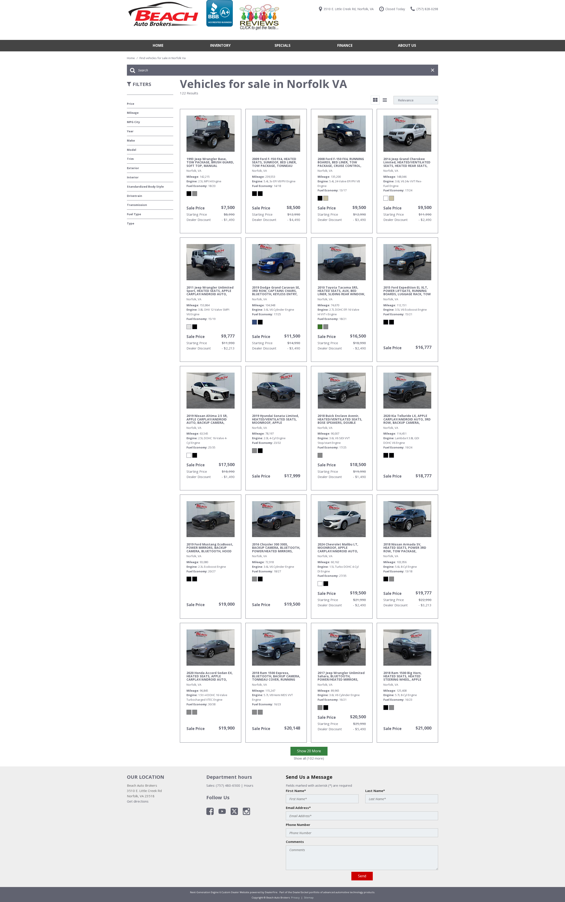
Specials (282, 45)
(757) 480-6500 (228, 785)
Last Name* (375, 790)
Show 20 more (309, 751)
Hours (248, 785)
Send (362, 876)
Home (158, 45)
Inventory (220, 45)
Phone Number (298, 824)
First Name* (296, 790)
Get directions (138, 801)
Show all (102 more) (309, 758)
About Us (407, 45)
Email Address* (298, 807)
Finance (344, 45)
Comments (295, 841)
